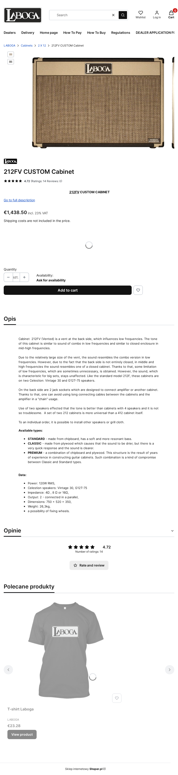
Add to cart (68, 290)
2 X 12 (42, 45)
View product (22, 734)
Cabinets (26, 45)
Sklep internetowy (83, 769)
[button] (123, 15)
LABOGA (9, 45)
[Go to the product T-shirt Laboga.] (65, 653)
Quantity (10, 269)
